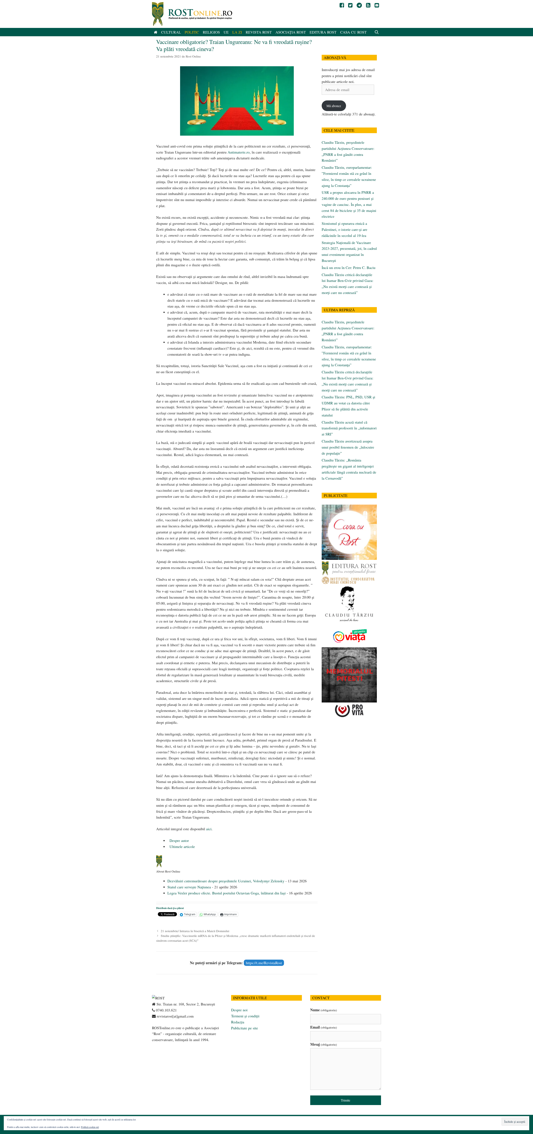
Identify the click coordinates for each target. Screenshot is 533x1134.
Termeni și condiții (245, 1015)
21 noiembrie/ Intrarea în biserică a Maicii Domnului (195, 931)
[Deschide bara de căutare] (376, 32)
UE (226, 32)
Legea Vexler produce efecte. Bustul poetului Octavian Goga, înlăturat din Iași (226, 892)
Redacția (237, 1021)
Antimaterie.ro (239, 152)
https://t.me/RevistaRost (264, 962)
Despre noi (239, 1009)
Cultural (171, 32)
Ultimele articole (181, 846)
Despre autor (178, 840)
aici (209, 828)
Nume (323, 1010)
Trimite (345, 1100)
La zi (237, 32)
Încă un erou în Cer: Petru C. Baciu (348, 267)
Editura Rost (323, 32)
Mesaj (323, 1044)
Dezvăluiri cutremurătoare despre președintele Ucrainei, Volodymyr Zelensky (225, 880)
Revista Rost (259, 32)
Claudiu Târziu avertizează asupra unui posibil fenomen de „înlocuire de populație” (348, 447)
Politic (192, 32)
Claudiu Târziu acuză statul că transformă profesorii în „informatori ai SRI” (349, 428)
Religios (211, 32)
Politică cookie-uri (90, 1127)
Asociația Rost (290, 32)
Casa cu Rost (353, 32)
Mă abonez (333, 106)
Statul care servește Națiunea (189, 886)
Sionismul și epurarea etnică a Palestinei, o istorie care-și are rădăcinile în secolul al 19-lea (344, 229)
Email (323, 1027)
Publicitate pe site (244, 1027)
